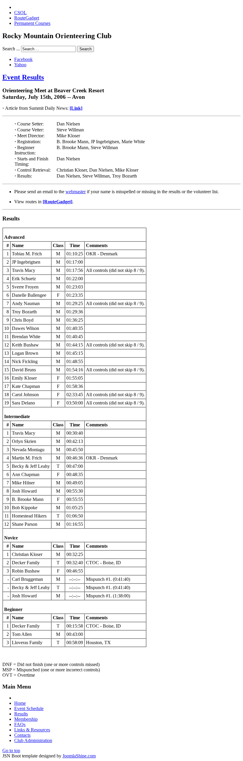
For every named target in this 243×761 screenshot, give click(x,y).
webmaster (75, 191)
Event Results (23, 77)
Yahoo (20, 64)
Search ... (11, 48)
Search (85, 49)
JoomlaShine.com (79, 755)
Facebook (23, 59)
